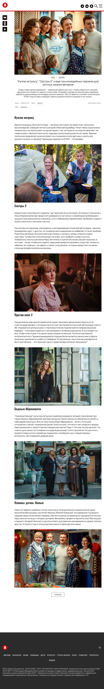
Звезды (7, 655)
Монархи (16, 655)
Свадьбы (34, 655)
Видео (52, 660)
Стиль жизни (63, 655)
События (83, 655)
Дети (43, 655)
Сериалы (23, 107)
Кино (74, 655)
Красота (51, 655)
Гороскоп (94, 655)
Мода (25, 655)
